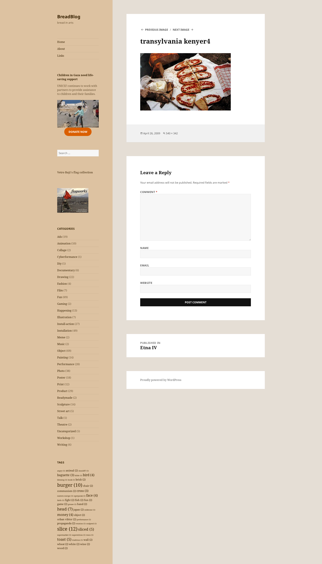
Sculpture (63, 404)
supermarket (64, 535)
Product (62, 391)
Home (61, 42)
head (65, 509)
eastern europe (65, 496)
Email (144, 265)
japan (78, 509)
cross (82, 491)
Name (144, 248)
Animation (64, 243)
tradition (77, 540)
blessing (62, 480)
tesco (89, 535)
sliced (86, 529)
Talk (60, 418)
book (71, 480)
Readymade (64, 398)
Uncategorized (66, 431)
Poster (61, 377)
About (61, 49)
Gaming (62, 304)
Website (146, 283)
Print (60, 384)
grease (72, 504)
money (65, 514)
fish (79, 500)
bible (78, 475)
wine (85, 544)
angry (61, 471)
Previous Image (156, 30)
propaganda (66, 523)
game (62, 504)
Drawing (62, 277)
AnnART (83, 471)
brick (81, 479)
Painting (62, 357)
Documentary (66, 270)
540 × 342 (172, 133)
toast (64, 539)
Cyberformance (67, 257)
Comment (148, 192)
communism (66, 491)
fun (88, 500)
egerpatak (80, 496)
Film (60, 290)
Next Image (181, 30)
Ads (59, 237)
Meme (61, 337)
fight (69, 500)
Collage (62, 250)
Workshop (63, 438)
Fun (59, 297)
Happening (64, 310)
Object (61, 351)
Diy (59, 263)
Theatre (62, 424)
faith (60, 500)
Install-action (65, 324)
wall (88, 539)
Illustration (64, 317)
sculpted (91, 523)
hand (82, 504)
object (79, 515)
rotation (81, 523)
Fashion (62, 284)
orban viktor (66, 519)
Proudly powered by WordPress (160, 380)
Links (60, 56)
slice (67, 528)
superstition (79, 535)
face (92, 495)
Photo (61, 371)
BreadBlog (68, 16)
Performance (65, 364)
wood (62, 548)
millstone (89, 510)
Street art (63, 411)
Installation (64, 330)
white (74, 544)
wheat (62, 544)
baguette (65, 475)
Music (61, 344)
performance (84, 519)
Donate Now (78, 132)
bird (88, 475)
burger (69, 485)
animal (72, 470)
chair (88, 485)
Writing (62, 444)
